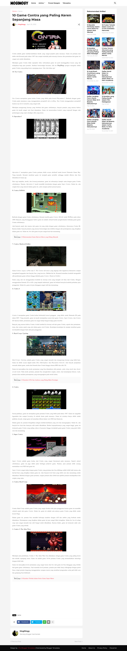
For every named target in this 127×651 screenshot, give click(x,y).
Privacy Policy (102, 648)
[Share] (79, 24)
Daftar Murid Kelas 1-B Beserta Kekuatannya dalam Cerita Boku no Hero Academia (108, 124)
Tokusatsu (67, 3)
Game (20, 11)
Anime (41, 3)
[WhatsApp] (44, 622)
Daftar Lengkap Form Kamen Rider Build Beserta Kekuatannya (93, 123)
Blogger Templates (53, 648)
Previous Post (16, 641)
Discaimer (113, 648)
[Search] (115, 3)
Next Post (78, 641)
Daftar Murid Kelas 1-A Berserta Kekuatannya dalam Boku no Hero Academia (107, 75)
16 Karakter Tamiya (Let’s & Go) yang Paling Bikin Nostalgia (93, 51)
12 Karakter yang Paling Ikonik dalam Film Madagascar (108, 99)
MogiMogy (25, 631)
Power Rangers (54, 3)
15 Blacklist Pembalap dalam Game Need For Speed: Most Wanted (93, 28)
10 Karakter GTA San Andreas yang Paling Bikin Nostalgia (39, 380)
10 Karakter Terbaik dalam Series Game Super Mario (37, 578)
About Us (91, 648)
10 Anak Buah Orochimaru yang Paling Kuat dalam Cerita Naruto (93, 74)
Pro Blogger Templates (27, 648)
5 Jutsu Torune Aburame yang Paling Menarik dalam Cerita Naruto (107, 51)
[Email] (48, 622)
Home (33, 3)
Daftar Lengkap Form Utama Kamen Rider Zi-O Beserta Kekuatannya (93, 100)
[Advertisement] (46, 155)
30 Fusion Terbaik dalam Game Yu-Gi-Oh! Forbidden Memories (108, 27)
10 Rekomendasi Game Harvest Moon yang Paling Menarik (39, 237)
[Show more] (52, 622)
